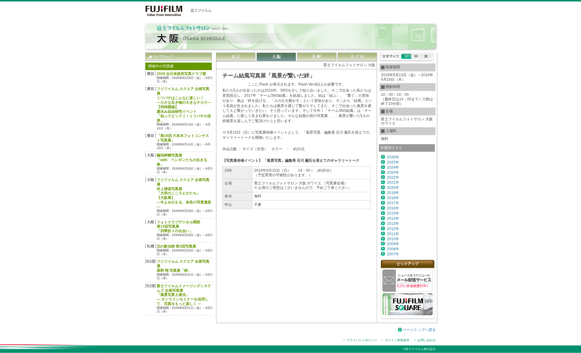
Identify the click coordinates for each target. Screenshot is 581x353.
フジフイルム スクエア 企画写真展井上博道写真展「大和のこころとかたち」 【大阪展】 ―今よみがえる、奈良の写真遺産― (184, 193)
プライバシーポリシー (362, 340)
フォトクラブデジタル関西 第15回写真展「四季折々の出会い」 (178, 226)
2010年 (393, 239)
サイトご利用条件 (397, 340)
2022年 (393, 177)
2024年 (393, 167)
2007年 (393, 254)
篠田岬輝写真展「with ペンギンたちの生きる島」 (182, 160)
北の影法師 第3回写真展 (176, 246)
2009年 (393, 244)
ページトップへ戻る (419, 330)
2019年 (393, 193)
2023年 (393, 172)
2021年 (393, 182)
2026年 (393, 157)
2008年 (393, 249)
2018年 (393, 198)
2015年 (393, 213)
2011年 (393, 234)
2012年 (393, 229)
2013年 (393, 224)
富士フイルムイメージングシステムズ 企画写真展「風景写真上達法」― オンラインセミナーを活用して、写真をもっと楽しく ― (184, 295)
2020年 (393, 188)
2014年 (393, 218)
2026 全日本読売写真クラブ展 (181, 74)
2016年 (393, 208)
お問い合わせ (427, 340)
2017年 (393, 203)
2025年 (393, 162)
